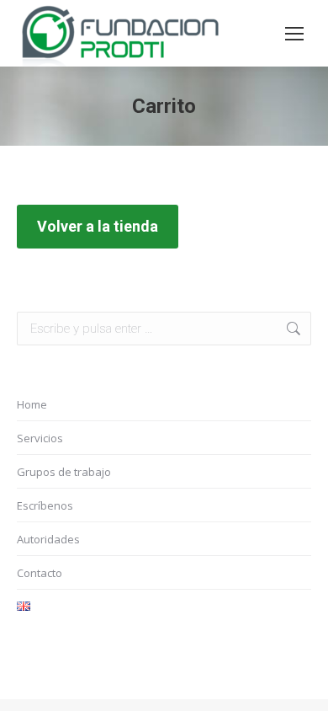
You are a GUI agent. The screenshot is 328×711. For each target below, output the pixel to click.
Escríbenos (45, 505)
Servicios (40, 438)
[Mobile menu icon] (294, 34)
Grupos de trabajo (64, 471)
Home (32, 404)
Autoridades (48, 539)
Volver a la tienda (97, 226)
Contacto (39, 572)
